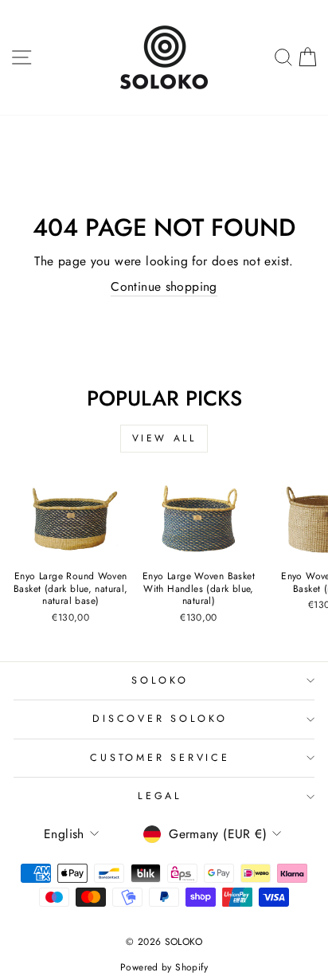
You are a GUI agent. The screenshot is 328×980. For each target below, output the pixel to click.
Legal (160, 796)
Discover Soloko (159, 718)
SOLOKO (160, 680)
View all (164, 438)
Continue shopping (164, 287)
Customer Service (159, 758)
